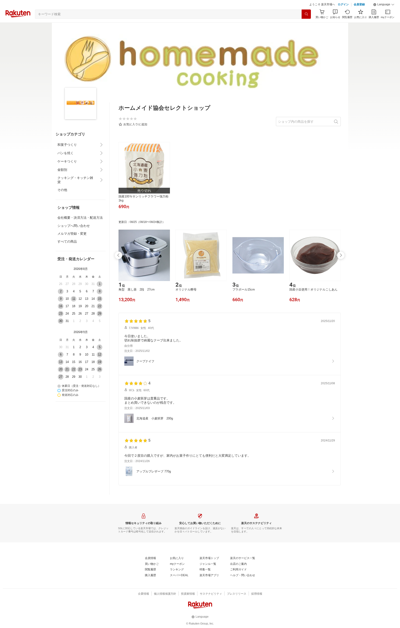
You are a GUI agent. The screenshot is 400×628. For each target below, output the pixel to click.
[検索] (306, 14)
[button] (383, 4)
